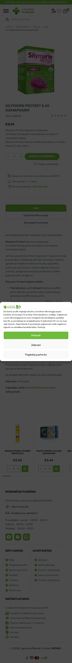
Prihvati (36, 335)
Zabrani (36, 345)
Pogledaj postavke (36, 354)
